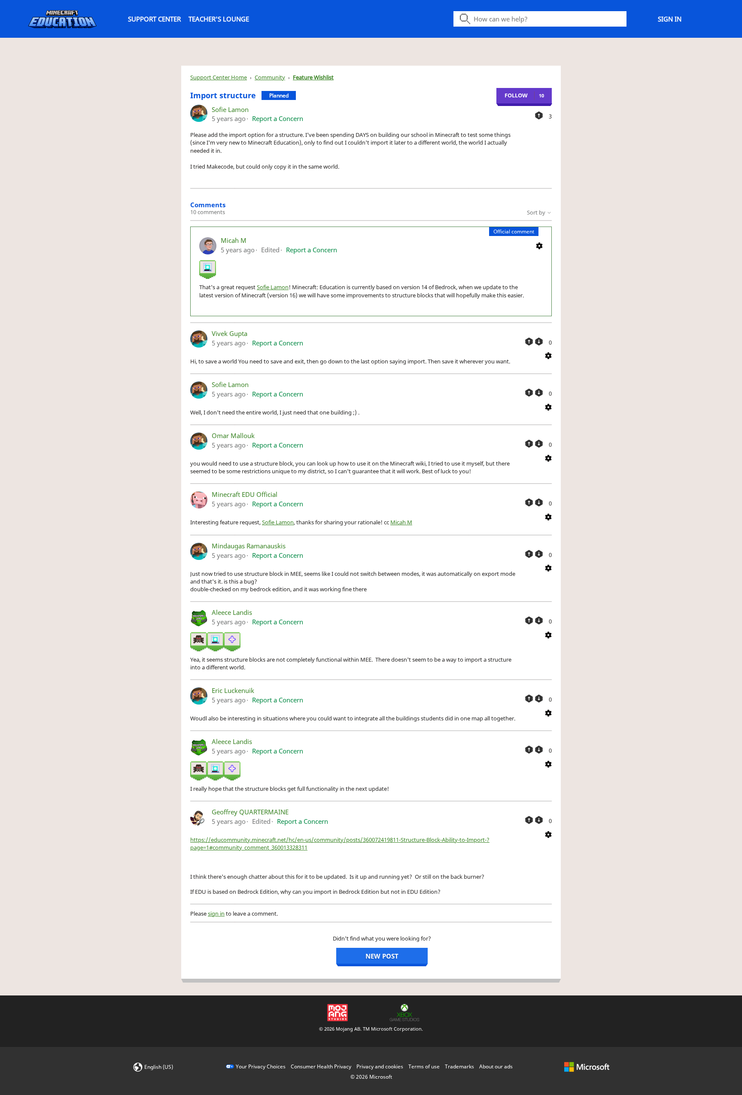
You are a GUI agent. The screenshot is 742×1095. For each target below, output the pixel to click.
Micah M (233, 240)
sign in (216, 913)
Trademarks (459, 1066)
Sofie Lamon (230, 109)
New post (381, 956)
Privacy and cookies (379, 1066)
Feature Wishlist (313, 77)
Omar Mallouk (233, 435)
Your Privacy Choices (261, 1066)
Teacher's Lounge (219, 19)
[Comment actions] (539, 245)
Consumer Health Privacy (321, 1066)
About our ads (496, 1066)
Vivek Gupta (229, 333)
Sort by (537, 212)
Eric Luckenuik (233, 690)
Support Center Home (218, 77)
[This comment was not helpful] (539, 341)
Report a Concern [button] (277, 118)
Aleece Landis (232, 612)
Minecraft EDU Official (244, 494)
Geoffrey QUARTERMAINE (250, 812)
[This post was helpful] (539, 115)
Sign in (669, 19)
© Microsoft (371, 1076)
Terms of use (424, 1066)
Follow (516, 95)
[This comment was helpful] (529, 341)
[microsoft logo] (586, 1066)
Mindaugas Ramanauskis (249, 545)
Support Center (154, 19)
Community (270, 77)
